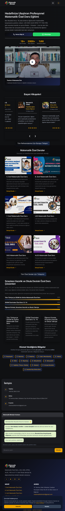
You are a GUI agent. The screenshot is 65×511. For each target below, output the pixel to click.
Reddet (47, 506)
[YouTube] (19, 481)
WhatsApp (47, 34)
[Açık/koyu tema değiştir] (58, 3)
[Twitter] (10, 481)
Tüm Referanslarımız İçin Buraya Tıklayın (32, 146)
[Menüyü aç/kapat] (53, 3)
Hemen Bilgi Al (19, 34)
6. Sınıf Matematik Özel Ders (13, 493)
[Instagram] (14, 481)
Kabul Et (18, 506)
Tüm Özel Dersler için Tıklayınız (32, 277)
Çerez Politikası (40, 502)
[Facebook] (6, 481)
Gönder (58, 452)
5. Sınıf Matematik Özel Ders (13, 495)
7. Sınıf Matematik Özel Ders (13, 490)
